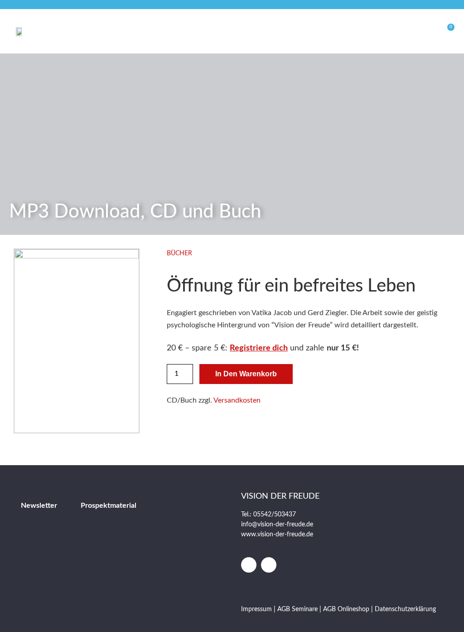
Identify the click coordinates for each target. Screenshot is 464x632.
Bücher (179, 253)
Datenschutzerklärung (405, 609)
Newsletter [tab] (39, 505)
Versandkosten (237, 400)
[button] (389, 31)
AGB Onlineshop (346, 609)
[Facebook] (248, 565)
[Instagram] (268, 565)
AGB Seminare (297, 609)
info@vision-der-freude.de (277, 524)
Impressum (257, 609)
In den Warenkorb (246, 374)
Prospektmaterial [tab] (108, 505)
